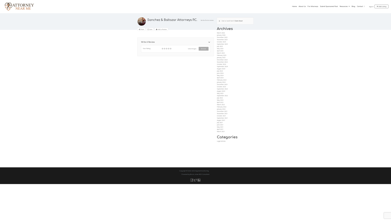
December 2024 (222, 60)
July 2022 (220, 98)
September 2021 (222, 118)
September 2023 (222, 89)
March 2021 (221, 131)
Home (294, 6)
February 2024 (221, 80)
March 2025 (221, 53)
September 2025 (222, 44)
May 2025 (220, 49)
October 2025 (221, 42)
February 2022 (221, 107)
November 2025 (222, 40)
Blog (353, 6)
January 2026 (221, 35)
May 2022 (220, 100)
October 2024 (221, 64)
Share (142, 29)
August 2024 (221, 69)
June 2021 (220, 125)
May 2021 (220, 127)
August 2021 (221, 120)
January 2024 (221, 82)
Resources (344, 6)
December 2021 (222, 111)
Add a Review (162, 29)
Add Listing (382, 6)
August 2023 (221, 91)
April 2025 (220, 51)
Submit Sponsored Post (329, 6)
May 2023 (220, 93)
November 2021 (222, 113)
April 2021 (220, 129)
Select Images (192, 49)
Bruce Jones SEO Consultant (199, 174)
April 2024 (220, 78)
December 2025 (222, 37)
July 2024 (220, 71)
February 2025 (221, 55)
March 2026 (221, 33)
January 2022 (221, 109)
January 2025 (221, 57)
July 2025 (220, 46)
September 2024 (222, 66)
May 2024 (220, 75)
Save (150, 29)
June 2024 (220, 73)
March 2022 (221, 105)
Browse (203, 49)
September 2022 (222, 96)
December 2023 (222, 84)
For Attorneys (313, 6)
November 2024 (222, 62)
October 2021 (221, 116)
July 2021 (220, 122)
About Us (302, 6)
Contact (360, 6)
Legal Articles (221, 141)
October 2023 (221, 87)
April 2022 (220, 102)
